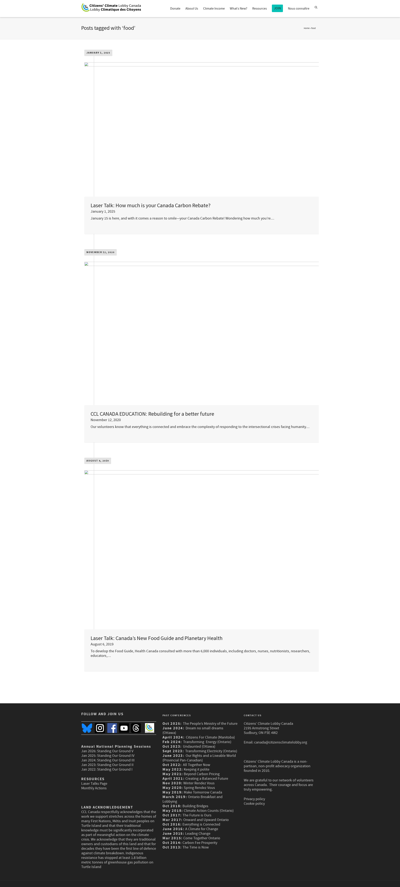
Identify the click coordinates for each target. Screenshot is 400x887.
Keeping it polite (196, 769)
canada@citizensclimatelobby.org (280, 742)
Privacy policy (254, 799)
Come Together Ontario (201, 838)
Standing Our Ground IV (115, 755)
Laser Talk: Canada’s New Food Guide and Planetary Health (156, 638)
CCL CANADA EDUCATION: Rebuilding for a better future (152, 413)
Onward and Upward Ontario (206, 819)
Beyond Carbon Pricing (202, 774)
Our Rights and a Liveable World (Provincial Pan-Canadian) (199, 758)
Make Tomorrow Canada (203, 792)
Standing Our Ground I (114, 769)
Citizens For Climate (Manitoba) (210, 737)
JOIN (277, 8)
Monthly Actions (94, 788)
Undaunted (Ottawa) (199, 746)
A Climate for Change (201, 829)
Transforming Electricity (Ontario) (211, 751)
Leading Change (197, 833)
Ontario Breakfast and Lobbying (192, 799)
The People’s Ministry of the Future (210, 723)
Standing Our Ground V (115, 751)
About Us (191, 8)
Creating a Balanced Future (206, 778)
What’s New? (238, 8)
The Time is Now (195, 847)
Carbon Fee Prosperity (199, 842)
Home (306, 28)
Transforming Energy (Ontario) (207, 742)
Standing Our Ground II (115, 764)
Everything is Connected (201, 824)
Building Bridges (195, 806)
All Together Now (196, 764)
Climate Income (214, 8)
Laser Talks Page (94, 783)
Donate (175, 8)
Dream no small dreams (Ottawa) (192, 730)
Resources (259, 8)
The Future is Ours (196, 815)
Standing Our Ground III (116, 760)
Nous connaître (298, 8)
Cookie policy (254, 803)
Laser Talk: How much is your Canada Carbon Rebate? (150, 205)
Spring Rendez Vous (199, 787)
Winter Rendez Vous (199, 783)
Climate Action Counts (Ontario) (209, 810)
